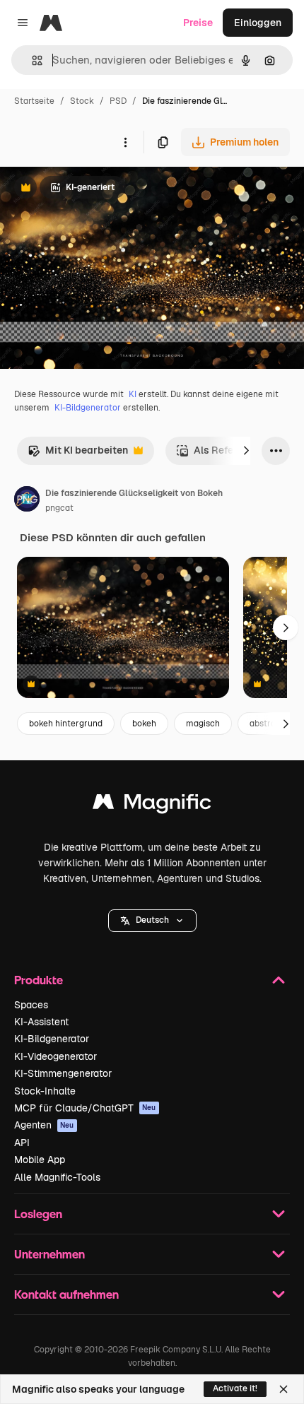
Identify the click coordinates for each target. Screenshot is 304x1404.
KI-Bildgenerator (87, 407)
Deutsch (152, 920)
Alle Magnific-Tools (57, 1177)
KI (132, 394)
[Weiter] (246, 451)
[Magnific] (152, 805)
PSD (118, 101)
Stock (82, 101)
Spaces (31, 1004)
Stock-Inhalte (45, 1091)
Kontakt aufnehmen (66, 1294)
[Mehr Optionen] (125, 142)
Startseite (34, 101)
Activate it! (235, 1388)
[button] (152, 920)
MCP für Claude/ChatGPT (85, 1108)
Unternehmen (49, 1253)
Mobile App (39, 1159)
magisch (203, 723)
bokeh (144, 723)
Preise (198, 22)
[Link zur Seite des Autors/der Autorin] (27, 501)
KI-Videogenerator (55, 1056)
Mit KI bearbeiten (78, 454)
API (22, 1142)
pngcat (59, 508)
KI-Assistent (41, 1021)
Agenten (44, 1125)
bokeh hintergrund (66, 723)
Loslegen (38, 1213)
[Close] (283, 1389)
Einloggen (257, 22)
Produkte (38, 979)
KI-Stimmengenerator (63, 1073)
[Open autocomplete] (31, 60)
